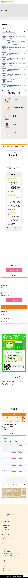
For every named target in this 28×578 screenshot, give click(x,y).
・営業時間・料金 (6, 525)
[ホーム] (1, 18)
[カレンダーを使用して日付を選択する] (11, 441)
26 (11, 470)
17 (4, 464)
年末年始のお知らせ (5, 311)
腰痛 (14, 116)
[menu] (26, 2)
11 (8, 457)
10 (4, 457)
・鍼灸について (5, 529)
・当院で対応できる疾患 (7, 538)
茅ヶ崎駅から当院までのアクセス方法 (12, 553)
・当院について (5, 527)
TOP (4, 512)
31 (4, 477)
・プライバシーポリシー (7, 570)
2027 (17, 441)
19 (11, 464)
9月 (13, 441)
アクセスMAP (7, 551)
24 (4, 470)
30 (25, 470)
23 (25, 464)
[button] (25, 90)
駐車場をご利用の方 (8, 555)
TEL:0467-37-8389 (6, 280)
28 (18, 470)
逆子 (14, 132)
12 (11, 457)
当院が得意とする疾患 (9, 514)
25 (8, 470)
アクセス (5, 547)
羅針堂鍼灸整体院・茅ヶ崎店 (12, 167)
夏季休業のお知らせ (5, 314)
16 (25, 457)
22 (21, 464)
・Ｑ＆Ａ (4, 568)
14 (18, 457)
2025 (5, 441)
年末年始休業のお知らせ (5, 318)
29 (21, 470)
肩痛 (14, 124)
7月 (8, 441)
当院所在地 (6, 549)
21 (18, 464)
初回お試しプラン (8, 516)
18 (8, 464)
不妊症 (15, 99)
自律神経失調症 (18, 108)
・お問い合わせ (5, 566)
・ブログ (4, 565)
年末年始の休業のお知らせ (6, 325)
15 (21, 457)
